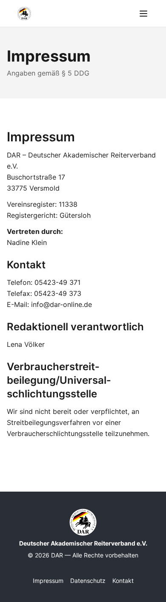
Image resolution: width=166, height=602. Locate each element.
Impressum (48, 580)
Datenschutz (88, 580)
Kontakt (123, 580)
